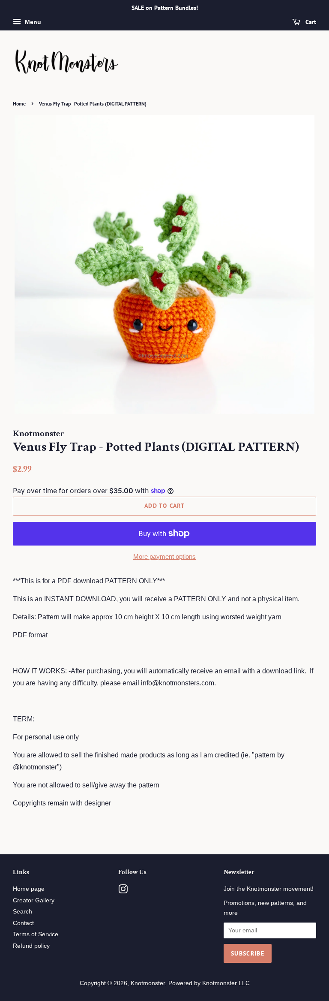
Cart (310, 22)
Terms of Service (35, 934)
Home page (29, 889)
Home (19, 103)
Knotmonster (148, 983)
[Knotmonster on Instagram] (123, 891)
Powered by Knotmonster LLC (209, 983)
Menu (32, 21)
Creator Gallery (33, 900)
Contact (23, 923)
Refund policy (31, 946)
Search (22, 911)
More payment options (164, 556)
